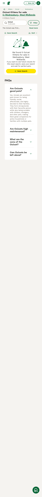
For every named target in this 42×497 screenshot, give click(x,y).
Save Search (12, 33)
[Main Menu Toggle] (4, 3)
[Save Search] (36, 490)
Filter (35, 23)
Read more (33, 28)
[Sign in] (38, 3)
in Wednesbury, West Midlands (19, 15)
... (22, 9)
